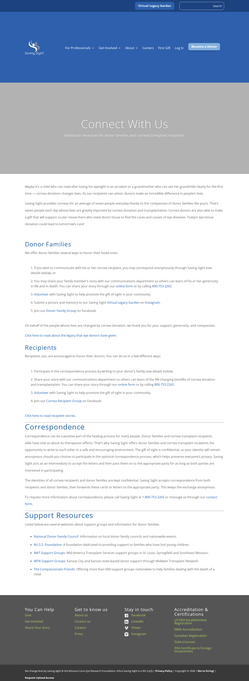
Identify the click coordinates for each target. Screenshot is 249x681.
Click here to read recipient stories (50, 416)
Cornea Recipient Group (64, 401)
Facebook (138, 615)
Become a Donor (204, 46)
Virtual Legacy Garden (154, 6)
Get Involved (108, 48)
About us (81, 615)
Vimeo (136, 627)
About (129, 48)
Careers (148, 48)
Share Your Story (37, 627)
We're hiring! (206, 671)
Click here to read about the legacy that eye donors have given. (71, 335)
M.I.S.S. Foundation (48, 545)
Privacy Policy (163, 671)
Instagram (152, 302)
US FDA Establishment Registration (190, 621)
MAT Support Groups (49, 553)
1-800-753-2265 (153, 497)
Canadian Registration (190, 635)
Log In (179, 48)
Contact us (82, 621)
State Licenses (184, 642)
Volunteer (41, 294)
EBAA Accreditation (188, 629)
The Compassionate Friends (54, 569)
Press (79, 634)
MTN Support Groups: (50, 561)
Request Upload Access (39, 677)
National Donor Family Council (56, 536)
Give (28, 615)
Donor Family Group (61, 311)
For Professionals (78, 48)
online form (124, 286)
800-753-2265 (162, 286)
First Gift (164, 48)
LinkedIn (137, 621)
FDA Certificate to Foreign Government (193, 649)
